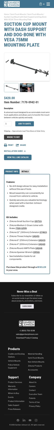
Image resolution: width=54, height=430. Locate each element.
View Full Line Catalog (18, 157)
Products (14, 349)
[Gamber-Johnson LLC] (12, 4)
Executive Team (35, 394)
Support (13, 377)
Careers (32, 386)
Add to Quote (24, 124)
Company (35, 377)
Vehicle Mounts (14, 361)
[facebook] (17, 420)
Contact (32, 390)
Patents (32, 398)
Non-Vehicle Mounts (36, 362)
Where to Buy (13, 137)
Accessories (33, 370)
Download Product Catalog (27, 338)
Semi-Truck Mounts (18, 14)
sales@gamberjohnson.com (27, 334)
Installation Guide (13, 151)
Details (25, 171)
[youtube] (30, 420)
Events (11, 397)
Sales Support (13, 405)
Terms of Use (34, 402)
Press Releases (14, 409)
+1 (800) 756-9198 (27, 331)
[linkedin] (23, 420)
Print (10, 145)
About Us (32, 382)
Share (23, 145)
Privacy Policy (34, 406)
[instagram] (36, 420)
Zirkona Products (35, 366)
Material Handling (35, 354)
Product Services (15, 382)
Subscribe (27, 306)
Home (6, 14)
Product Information (16, 401)
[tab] (12, 171)
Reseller (41, 267)
